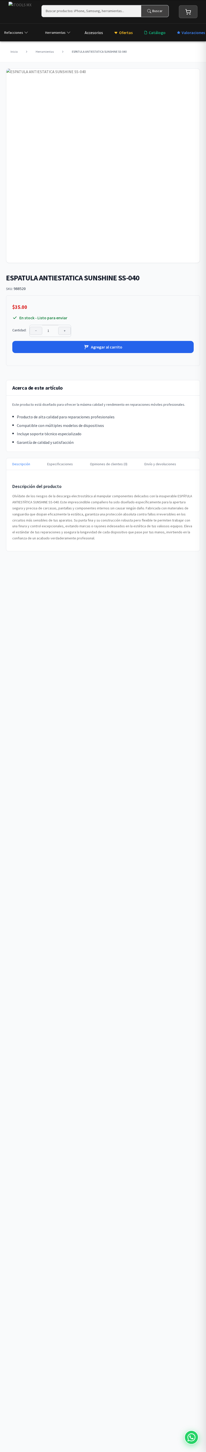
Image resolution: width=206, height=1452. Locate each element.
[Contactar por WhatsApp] (191, 1437)
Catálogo (157, 32)
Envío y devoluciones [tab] (160, 464)
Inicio (14, 51)
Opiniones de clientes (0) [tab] (108, 464)
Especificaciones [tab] (60, 464)
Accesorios (94, 32)
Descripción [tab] (21, 464)
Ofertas (126, 32)
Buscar (157, 11)
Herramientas (55, 32)
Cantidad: (19, 330)
